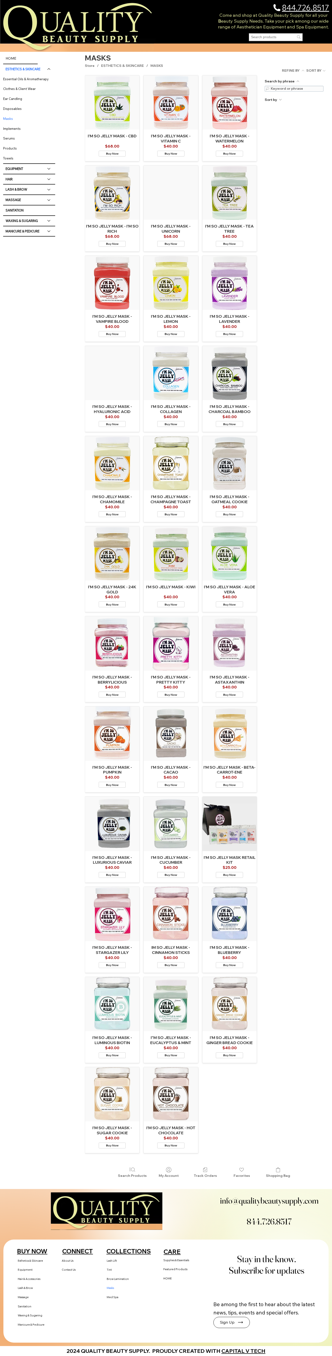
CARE (172, 1251)
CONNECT (77, 1251)
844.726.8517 (305, 7)
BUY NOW (32, 1251)
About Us (67, 1260)
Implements (12, 129)
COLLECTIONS (128, 1251)
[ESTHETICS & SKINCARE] (49, 69)
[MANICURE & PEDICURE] (49, 231)
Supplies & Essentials (176, 1260)
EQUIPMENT (14, 169)
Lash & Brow (25, 1288)
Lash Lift (112, 1260)
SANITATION (15, 210)
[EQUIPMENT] (49, 169)
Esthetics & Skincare (30, 1260)
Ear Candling (12, 99)
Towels (8, 158)
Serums (9, 138)
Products (10, 148)
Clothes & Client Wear (19, 89)
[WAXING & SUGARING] (49, 221)
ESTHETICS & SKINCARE (23, 69)
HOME (11, 58)
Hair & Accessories (29, 1279)
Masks (8, 119)
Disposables (12, 109)
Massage (23, 1297)
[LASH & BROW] (49, 189)
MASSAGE (13, 200)
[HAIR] (49, 179)
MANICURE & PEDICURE (22, 231)
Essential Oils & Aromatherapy (26, 79)
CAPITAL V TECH (243, 1350)
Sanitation (24, 1306)
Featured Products (175, 1269)
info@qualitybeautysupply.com (269, 1200)
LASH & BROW (16, 189)
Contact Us (69, 1269)
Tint (109, 1269)
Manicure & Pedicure (31, 1324)
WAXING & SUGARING (22, 221)
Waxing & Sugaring (30, 1315)
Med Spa (112, 1297)
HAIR (9, 179)
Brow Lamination (118, 1279)
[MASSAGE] (49, 200)
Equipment (25, 1269)
